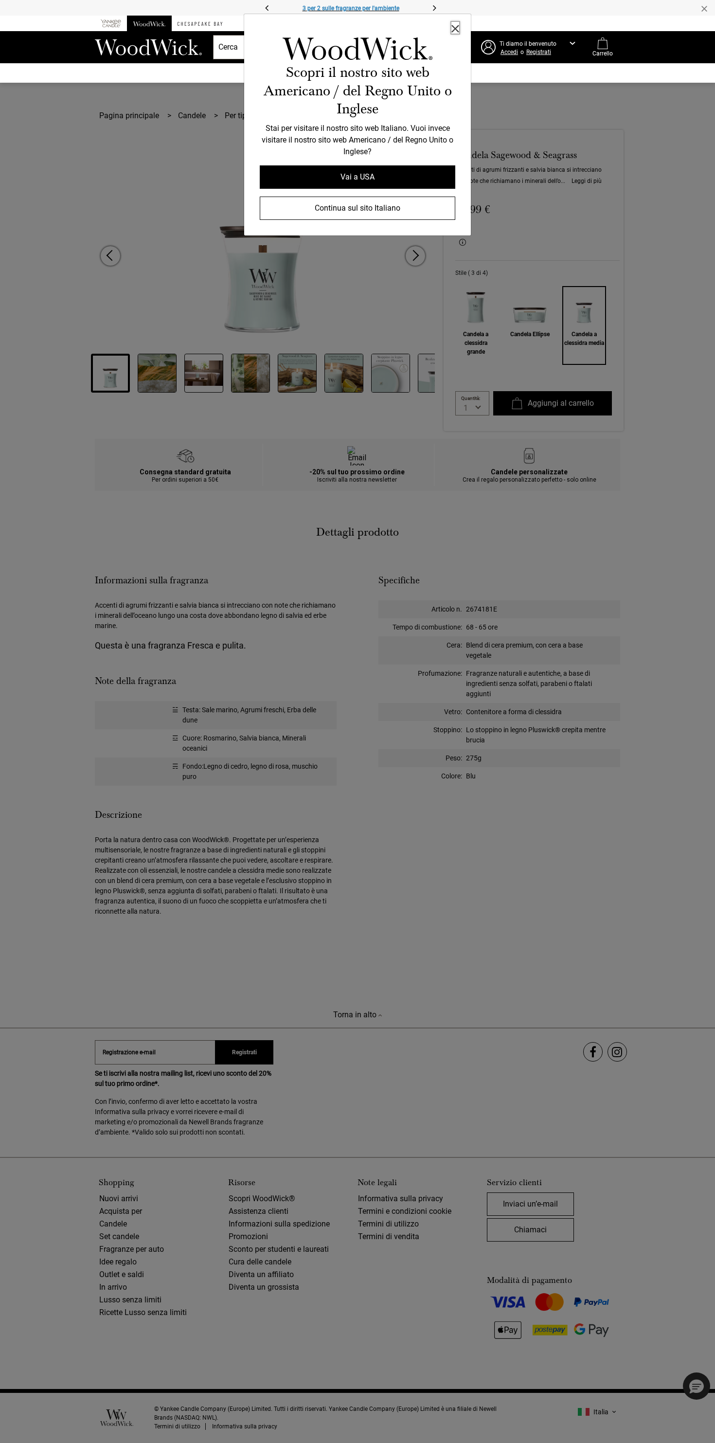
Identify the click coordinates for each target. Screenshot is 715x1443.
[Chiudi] (455, 28)
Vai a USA (357, 176)
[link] (357, 50)
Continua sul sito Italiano (357, 208)
